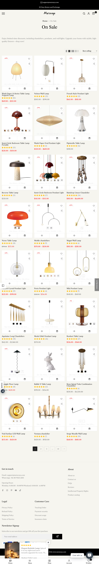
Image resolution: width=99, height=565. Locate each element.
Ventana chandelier (42, 431)
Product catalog (74, 492)
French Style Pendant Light (78, 91)
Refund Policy (7, 509)
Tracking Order (40, 505)
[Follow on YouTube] (16, 488)
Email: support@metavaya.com (13, 473)
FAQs (70, 481)
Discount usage (40, 513)
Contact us (72, 477)
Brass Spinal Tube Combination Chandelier (79, 383)
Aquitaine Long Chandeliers (13, 334)
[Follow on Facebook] (3, 488)
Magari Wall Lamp (74, 238)
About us (71, 473)
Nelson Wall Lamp (41, 91)
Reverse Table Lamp (10, 190)
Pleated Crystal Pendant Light (14, 286)
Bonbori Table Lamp (75, 334)
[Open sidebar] (3, 286)
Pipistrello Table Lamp (76, 141)
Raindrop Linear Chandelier (78, 190)
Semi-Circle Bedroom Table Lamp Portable (15, 141)
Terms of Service (8, 517)
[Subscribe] (57, 534)
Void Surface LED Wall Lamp (13, 431)
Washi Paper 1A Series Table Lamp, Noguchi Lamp (16, 92)
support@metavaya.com (51, 2)
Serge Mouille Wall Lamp (77, 431)
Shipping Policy (8, 513)
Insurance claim (41, 517)
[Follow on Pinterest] (11, 488)
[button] (48, 542)
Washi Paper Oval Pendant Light (47, 141)
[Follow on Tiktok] (20, 488)
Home (45, 18)
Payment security (41, 509)
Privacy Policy (7, 505)
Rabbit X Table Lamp (42, 382)
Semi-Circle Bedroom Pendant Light (49, 190)
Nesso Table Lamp (9, 238)
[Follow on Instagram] (7, 488)
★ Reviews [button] (97, 284)
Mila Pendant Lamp (74, 286)
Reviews (71, 485)
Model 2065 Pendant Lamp (45, 334)
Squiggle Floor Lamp (10, 382)
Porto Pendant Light (42, 286)
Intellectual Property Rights (78, 488)
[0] (93, 11)
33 (58, 446)
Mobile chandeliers (42, 238)
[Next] (64, 446)
